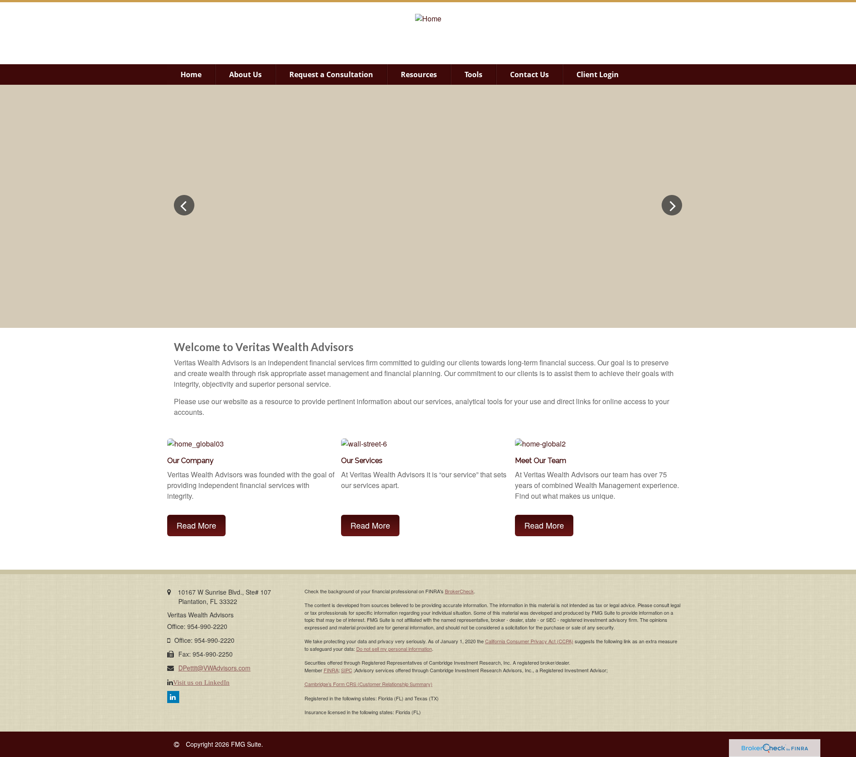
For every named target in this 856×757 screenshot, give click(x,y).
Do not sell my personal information (394, 648)
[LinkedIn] (173, 697)
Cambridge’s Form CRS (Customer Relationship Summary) (368, 683)
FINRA (331, 670)
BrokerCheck (459, 591)
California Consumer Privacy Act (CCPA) (529, 641)
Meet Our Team (540, 460)
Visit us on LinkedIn (201, 682)
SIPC (346, 670)
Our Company (190, 460)
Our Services (362, 460)
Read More (196, 525)
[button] (245, 74)
